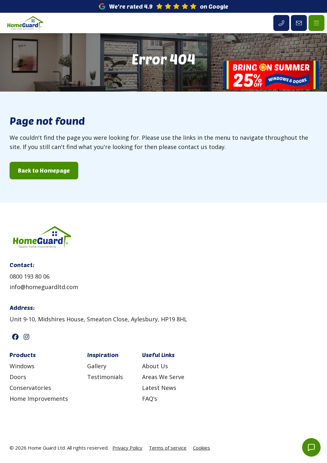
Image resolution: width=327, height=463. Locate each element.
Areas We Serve (163, 377)
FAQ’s (149, 398)
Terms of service (167, 447)
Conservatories (30, 388)
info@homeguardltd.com (44, 287)
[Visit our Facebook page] (15, 336)
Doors (18, 377)
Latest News (159, 388)
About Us (155, 366)
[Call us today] (281, 23)
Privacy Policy (127, 447)
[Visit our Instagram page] (26, 336)
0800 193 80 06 (29, 276)
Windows (22, 366)
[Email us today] (299, 23)
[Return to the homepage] (25, 23)
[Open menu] (316, 23)
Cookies (201, 447)
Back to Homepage (44, 170)
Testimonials (105, 377)
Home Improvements (39, 398)
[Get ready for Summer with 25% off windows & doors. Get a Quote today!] (271, 76)
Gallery (96, 366)
